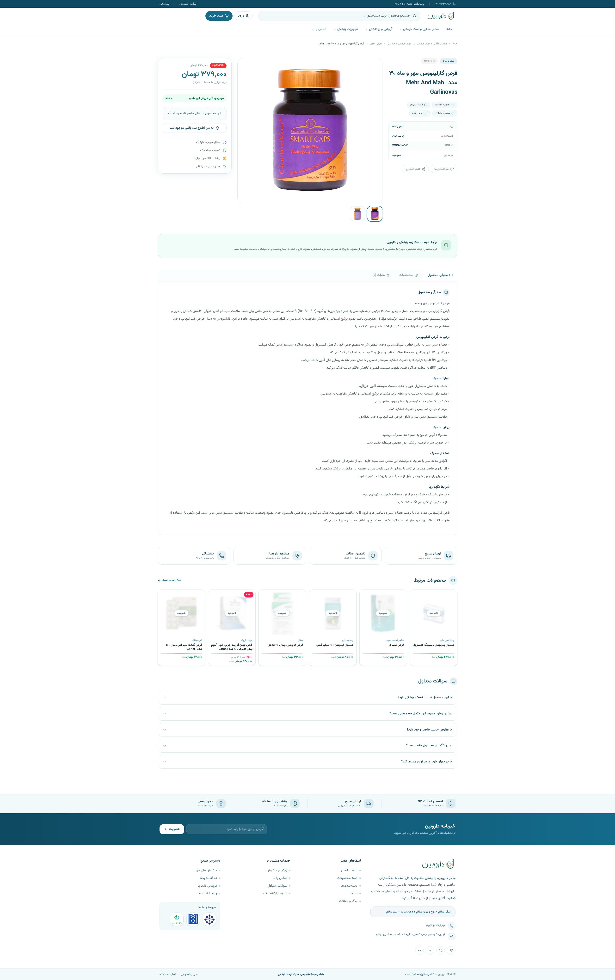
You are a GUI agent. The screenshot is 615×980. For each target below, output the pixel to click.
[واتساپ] (440, 950)
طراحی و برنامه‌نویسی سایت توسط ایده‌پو (301, 974)
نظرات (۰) (378, 275)
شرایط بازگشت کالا (275, 893)
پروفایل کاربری (207, 885)
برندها (353, 893)
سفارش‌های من (206, 870)
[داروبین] (441, 16)
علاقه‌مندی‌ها (208, 878)
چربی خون (376, 44)
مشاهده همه (171, 580)
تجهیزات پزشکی (347, 29)
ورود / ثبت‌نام (208, 893)
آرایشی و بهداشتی (380, 29)
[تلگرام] (451, 950)
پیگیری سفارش (187, 4)
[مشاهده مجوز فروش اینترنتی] (193, 919)
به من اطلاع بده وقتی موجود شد (192, 128)
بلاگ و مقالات (348, 901)
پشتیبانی (164, 4)
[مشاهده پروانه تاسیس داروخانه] (177, 919)
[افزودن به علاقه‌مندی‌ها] (415, 595)
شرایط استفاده (168, 974)
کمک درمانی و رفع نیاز (399, 44)
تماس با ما (319, 29)
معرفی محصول (438, 275)
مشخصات (406, 275)
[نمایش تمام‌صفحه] (244, 65)
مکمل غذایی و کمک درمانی (421, 29)
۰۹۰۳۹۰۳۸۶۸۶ (443, 4)
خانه (449, 29)
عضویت (174, 829)
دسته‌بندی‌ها (349, 885)
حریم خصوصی (189, 974)
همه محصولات (347, 878)
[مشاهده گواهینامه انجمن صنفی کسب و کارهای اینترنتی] (209, 919)
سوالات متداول (277, 885)
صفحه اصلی (349, 870)
